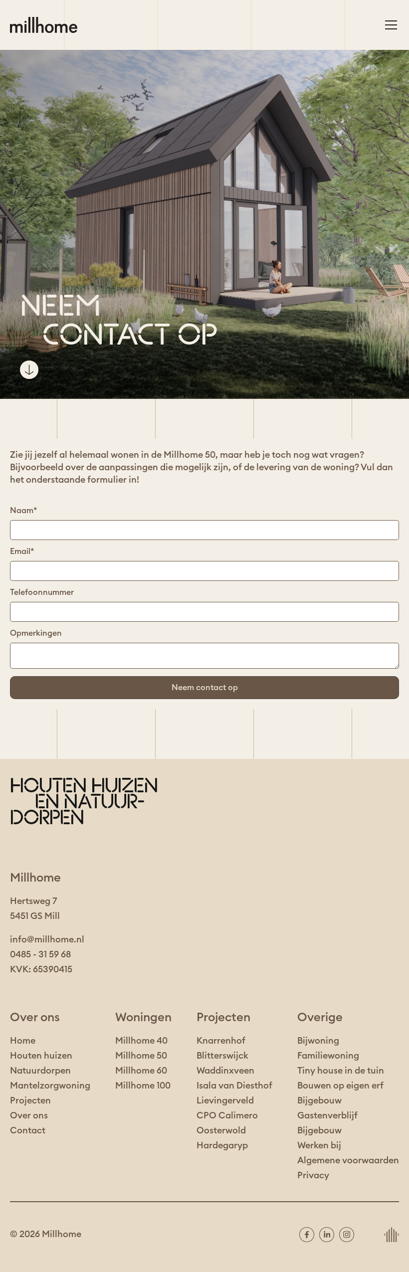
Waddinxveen (225, 1070)
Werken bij (319, 1145)
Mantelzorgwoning (50, 1085)
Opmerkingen (36, 633)
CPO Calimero (227, 1115)
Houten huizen (41, 1055)
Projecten (30, 1100)
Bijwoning (318, 1040)
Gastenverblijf (327, 1115)
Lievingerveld (225, 1100)
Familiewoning (328, 1055)
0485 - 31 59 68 (40, 954)
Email (22, 551)
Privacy (313, 1175)
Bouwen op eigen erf (340, 1085)
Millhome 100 (143, 1085)
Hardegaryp (222, 1145)
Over (20, 1115)
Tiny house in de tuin (340, 1070)
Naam (23, 511)
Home (22, 1040)
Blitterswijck (222, 1055)
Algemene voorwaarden (348, 1160)
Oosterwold (221, 1130)
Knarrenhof (221, 1040)
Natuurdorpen (40, 1070)
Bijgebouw (319, 1100)
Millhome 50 (141, 1055)
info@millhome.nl (47, 939)
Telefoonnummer (42, 592)
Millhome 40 (141, 1040)
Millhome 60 (141, 1070)
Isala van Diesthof (234, 1085)
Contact (27, 1130)
